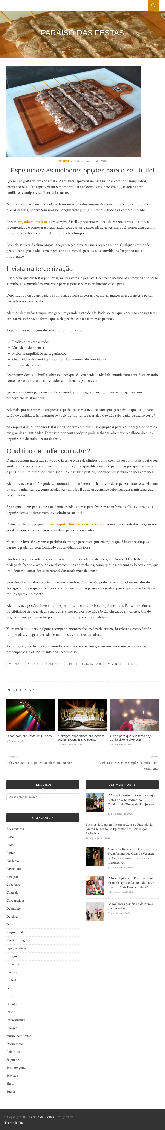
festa (133, 663)
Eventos (11, 972)
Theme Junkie (13, 1123)
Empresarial (14, 932)
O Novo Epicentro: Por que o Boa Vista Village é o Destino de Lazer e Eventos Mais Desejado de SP (132, 883)
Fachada (12, 980)
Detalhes (12, 916)
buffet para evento (85, 663)
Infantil (11, 1012)
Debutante (13, 908)
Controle (12, 892)
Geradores (13, 1004)
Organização (14, 1044)
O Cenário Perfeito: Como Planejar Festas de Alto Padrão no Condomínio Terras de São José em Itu (132, 802)
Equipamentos (16, 948)
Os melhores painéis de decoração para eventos (131, 906)
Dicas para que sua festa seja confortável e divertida (131, 737)
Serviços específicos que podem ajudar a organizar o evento (81, 737)
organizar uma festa (33, 221)
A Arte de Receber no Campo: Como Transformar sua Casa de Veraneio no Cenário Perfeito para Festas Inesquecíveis (133, 856)
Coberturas (14, 884)
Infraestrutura (16, 1020)
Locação (11, 1028)
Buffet (63, 161)
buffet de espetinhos (45, 663)
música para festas (18, 1036)
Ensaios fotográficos (20, 940)
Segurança (13, 1060)
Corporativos (15, 900)
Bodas (10, 845)
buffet (15, 663)
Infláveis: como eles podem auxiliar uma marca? (39, 763)
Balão (10, 837)
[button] (4, 5)
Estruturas (13, 964)
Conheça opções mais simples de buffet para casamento (128, 766)
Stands (10, 1091)
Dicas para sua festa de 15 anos (29, 736)
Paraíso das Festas (41, 1117)
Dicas (10, 924)
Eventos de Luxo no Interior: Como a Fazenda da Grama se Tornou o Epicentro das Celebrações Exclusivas (119, 829)
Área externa (15, 829)
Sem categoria (16, 1067)
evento (114, 663)
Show (10, 1083)
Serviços (12, 1075)
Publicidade (14, 1052)
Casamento (14, 869)
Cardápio (12, 861)
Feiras (10, 988)
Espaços (11, 956)
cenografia (13, 876)
